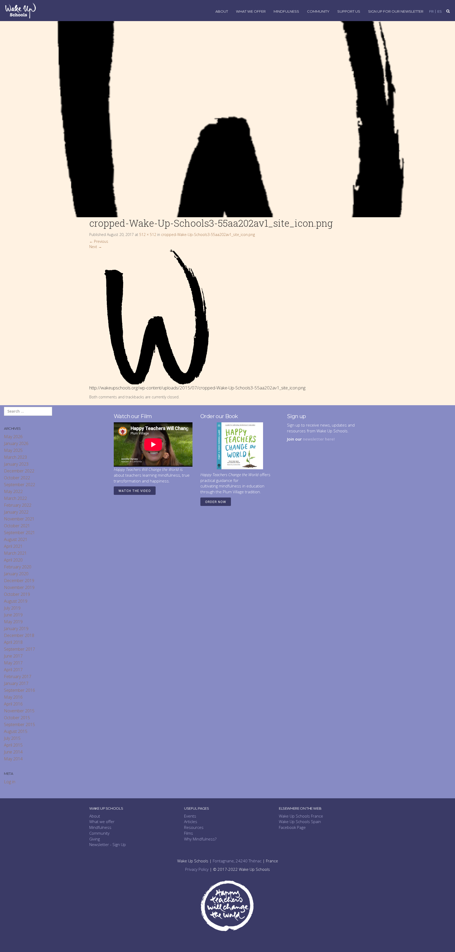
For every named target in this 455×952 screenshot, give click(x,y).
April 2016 (13, 704)
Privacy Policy (197, 869)
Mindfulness (286, 11)
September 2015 (19, 724)
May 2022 (13, 491)
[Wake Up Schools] (20, 10)
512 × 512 (147, 234)
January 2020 (16, 574)
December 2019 (19, 580)
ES (439, 11)
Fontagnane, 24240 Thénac (237, 860)
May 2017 (13, 663)
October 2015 (17, 718)
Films (188, 833)
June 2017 (13, 656)
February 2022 (17, 505)
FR (431, 11)
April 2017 (13, 670)
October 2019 (17, 594)
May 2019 (13, 622)
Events (190, 816)
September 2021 (19, 532)
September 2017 (19, 649)
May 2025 (13, 450)
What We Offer (251, 11)
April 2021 (13, 546)
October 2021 (17, 526)
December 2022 (19, 471)
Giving (94, 839)
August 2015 (15, 731)
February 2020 (17, 567)
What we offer (102, 821)
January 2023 (16, 464)
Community (318, 11)
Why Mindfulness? (200, 839)
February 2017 (17, 676)
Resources (194, 827)
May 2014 (13, 759)
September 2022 (19, 484)
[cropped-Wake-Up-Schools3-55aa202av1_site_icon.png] (156, 316)
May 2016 (13, 697)
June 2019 (13, 615)
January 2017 (16, 683)
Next (95, 246)
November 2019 (19, 587)
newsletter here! (319, 439)
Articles (190, 821)
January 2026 (16, 443)
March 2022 (15, 498)
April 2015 (13, 745)
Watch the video (134, 491)
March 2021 (15, 553)
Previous (98, 241)
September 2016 (19, 690)
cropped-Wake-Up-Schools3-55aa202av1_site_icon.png (208, 234)
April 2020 (13, 560)
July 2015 (12, 738)
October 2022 (17, 478)
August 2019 (15, 601)
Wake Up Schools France (301, 816)
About (221, 11)
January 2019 (16, 628)
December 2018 (19, 635)
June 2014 (13, 752)
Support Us (348, 11)
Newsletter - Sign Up (107, 844)
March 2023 (15, 457)
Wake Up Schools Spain (300, 821)
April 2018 (13, 642)
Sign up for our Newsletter (395, 11)
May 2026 (13, 436)
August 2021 (15, 539)
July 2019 (12, 608)
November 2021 (19, 519)
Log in (9, 782)
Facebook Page (292, 827)
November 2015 (19, 711)
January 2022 (16, 512)
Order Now (215, 502)
